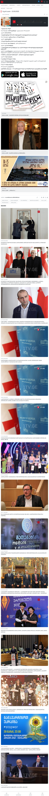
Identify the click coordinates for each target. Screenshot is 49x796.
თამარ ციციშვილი (14, 200)
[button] (5, 5)
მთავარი (3, 8)
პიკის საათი (9, 8)
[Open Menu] (47, 2)
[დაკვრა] (14, 21)
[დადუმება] (18, 25)
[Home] (2, 2)
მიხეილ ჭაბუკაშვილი (34, 200)
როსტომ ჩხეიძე (5, 202)
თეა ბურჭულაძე (24, 200)
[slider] (21, 24)
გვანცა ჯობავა (5, 200)
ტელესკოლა (13, 202)
